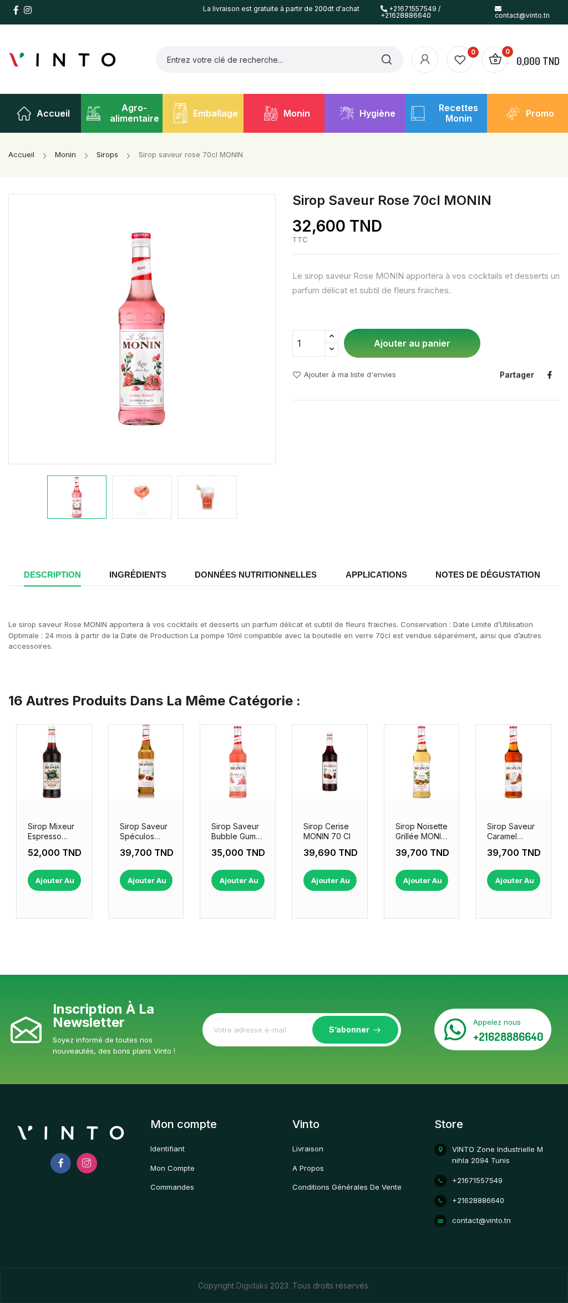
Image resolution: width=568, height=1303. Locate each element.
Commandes (172, 1186)
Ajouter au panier (412, 343)
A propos (308, 1168)
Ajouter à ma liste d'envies (350, 374)
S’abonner (349, 1029)
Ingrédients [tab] (137, 574)
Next (261, 329)
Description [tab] (52, 574)
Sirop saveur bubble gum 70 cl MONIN (235, 831)
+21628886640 (508, 1036)
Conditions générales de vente (347, 1186)
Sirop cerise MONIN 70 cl (327, 831)
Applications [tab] (376, 574)
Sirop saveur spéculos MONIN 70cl (144, 831)
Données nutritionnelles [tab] (256, 574)
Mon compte (172, 1168)
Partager (550, 375)
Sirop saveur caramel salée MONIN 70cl (511, 831)
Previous (23, 329)
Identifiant (167, 1148)
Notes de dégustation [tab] (487, 574)
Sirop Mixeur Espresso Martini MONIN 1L (53, 831)
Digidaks (253, 1285)
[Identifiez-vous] (425, 59)
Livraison (307, 1148)
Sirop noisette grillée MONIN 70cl (421, 831)
